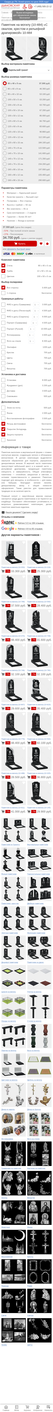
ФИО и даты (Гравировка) (19, 304)
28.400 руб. (42, 605)
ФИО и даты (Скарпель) (18, 317)
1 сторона (29, 293)
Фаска (29, 413)
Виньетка (29, 368)
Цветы (29, 358)
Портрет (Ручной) (15, 329)
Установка (29, 380)
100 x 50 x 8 (29, 105)
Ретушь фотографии (29, 424)
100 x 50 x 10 (29, 110)
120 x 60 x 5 (29, 121)
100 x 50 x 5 (29, 99)
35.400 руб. (42, 708)
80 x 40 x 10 (29, 94)
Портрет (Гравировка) (17, 323)
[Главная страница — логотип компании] (10, 6)
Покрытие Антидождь (29, 429)
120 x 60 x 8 (29, 126)
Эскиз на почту (29, 408)
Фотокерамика (13, 335)
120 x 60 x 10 (29, 132)
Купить (21, 243)
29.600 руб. (16, 708)
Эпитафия (29, 347)
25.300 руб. (42, 571)
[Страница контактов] (30, 6)
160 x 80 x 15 (29, 180)
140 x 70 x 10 (29, 153)
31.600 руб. (42, 639)
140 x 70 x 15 (29, 164)
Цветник (29, 276)
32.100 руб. (16, 674)
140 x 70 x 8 (29, 148)
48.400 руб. (16, 639)
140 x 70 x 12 (29, 159)
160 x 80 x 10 (29, 169)
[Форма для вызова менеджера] (25, 6)
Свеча (29, 363)
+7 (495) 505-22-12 (43, 6)
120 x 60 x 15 (29, 142)
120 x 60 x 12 (29, 137)
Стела (29, 265)
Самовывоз (29, 396)
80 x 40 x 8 (29, 89)
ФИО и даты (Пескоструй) (19, 310)
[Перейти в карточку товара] (3, 571)
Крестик (29, 352)
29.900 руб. (42, 811)
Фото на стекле (14, 341)
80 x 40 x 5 (29, 83)
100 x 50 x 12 (29, 116)
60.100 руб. (42, 742)
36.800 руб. (42, 777)
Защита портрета (29, 434)
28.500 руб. (16, 777)
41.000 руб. (16, 811)
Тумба (29, 271)
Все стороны (29, 288)
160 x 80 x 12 (29, 175)
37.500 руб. (16, 605)
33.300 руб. (16, 571)
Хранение (29, 440)
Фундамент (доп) (29, 385)
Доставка (29, 391)
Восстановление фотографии (29, 418)
